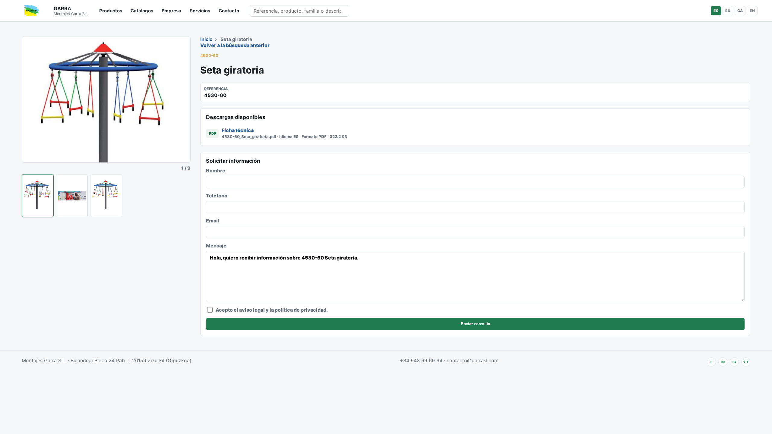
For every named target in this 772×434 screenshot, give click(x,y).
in (723, 362)
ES (715, 10)
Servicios (200, 11)
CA (740, 10)
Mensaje (216, 246)
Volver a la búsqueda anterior (235, 45)
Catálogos (142, 11)
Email (212, 221)
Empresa (171, 11)
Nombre (215, 171)
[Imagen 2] (72, 195)
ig (734, 362)
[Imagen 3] (106, 195)
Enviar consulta (475, 324)
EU (727, 10)
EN (752, 10)
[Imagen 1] (38, 195)
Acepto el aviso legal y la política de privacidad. (272, 310)
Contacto (229, 11)
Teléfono (216, 196)
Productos (110, 11)
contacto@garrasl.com (472, 360)
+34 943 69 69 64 (421, 360)
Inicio (206, 39)
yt (745, 362)
